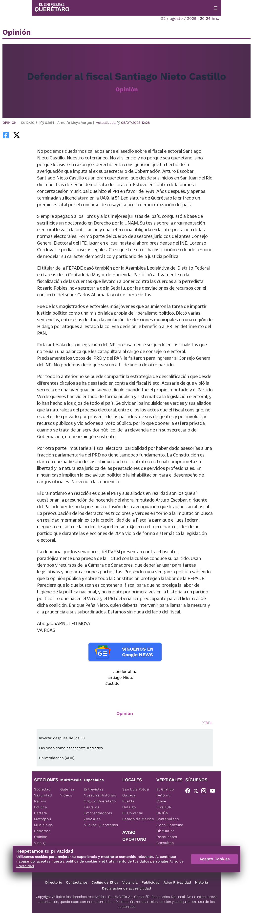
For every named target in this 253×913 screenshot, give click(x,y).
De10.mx (163, 795)
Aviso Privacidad (177, 882)
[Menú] (215, 8)
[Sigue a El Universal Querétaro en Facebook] (189, 791)
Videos (66, 795)
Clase (161, 801)
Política (40, 807)
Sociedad (42, 789)
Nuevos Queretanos (101, 825)
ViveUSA (163, 807)
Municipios (43, 825)
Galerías (67, 789)
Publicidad (151, 882)
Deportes (42, 831)
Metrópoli (42, 819)
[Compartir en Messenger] (30, 134)
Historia (201, 882)
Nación (40, 801)
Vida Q (40, 843)
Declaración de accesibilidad (126, 888)
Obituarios (165, 831)
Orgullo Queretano (100, 801)
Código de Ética (104, 882)
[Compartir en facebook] (5, 134)
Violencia (130, 882)
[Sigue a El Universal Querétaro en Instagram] (205, 791)
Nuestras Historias (100, 795)
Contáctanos (76, 882)
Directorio (53, 882)
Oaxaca (128, 795)
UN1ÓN (162, 813)
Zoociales (92, 819)
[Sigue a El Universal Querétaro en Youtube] (214, 791)
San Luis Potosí (135, 789)
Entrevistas (94, 789)
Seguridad (43, 795)
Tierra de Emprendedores (98, 810)
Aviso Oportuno (169, 825)
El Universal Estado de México (138, 816)
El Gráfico (165, 789)
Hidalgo (129, 807)
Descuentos (166, 837)
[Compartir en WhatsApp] (23, 134)
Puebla (128, 801)
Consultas (165, 843)
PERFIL (207, 723)
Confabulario (167, 819)
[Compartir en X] (16, 134)
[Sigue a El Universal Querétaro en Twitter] (197, 791)
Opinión (126, 89)
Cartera (40, 813)
